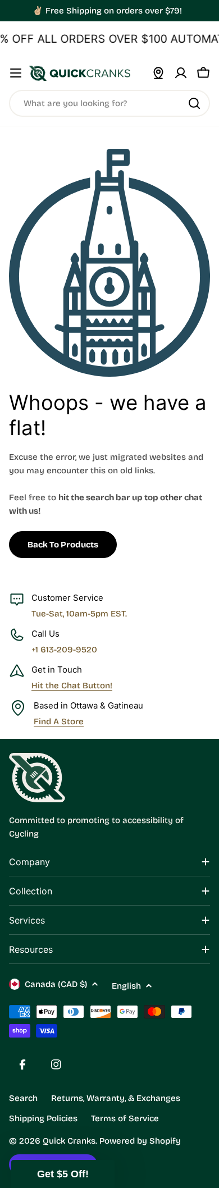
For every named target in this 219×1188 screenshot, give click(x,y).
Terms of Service (125, 1118)
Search (23, 1098)
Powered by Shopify (140, 1141)
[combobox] (109, 103)
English (126, 986)
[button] (63, 1174)
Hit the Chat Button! (71, 685)
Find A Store (59, 721)
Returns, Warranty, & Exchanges (115, 1098)
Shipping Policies (43, 1118)
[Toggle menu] (15, 73)
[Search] (194, 103)
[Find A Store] (158, 73)
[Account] (181, 73)
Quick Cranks (69, 1141)
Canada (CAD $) (56, 984)
